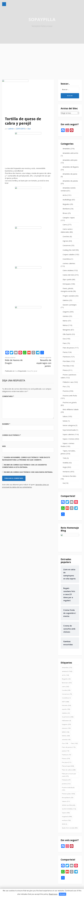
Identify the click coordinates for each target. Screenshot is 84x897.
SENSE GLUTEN (68, 805)
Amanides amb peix (70, 160)
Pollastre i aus (68, 382)
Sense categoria (69, 425)
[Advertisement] (42, 60)
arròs (65, 675)
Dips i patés (67, 279)
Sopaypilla (42, 19)
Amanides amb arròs (70, 153)
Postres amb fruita (70, 395)
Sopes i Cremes (68, 439)
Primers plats (68, 794)
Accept (62, 894)
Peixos (65, 370)
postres (66, 784)
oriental (66, 740)
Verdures (66, 471)
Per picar (34, 371)
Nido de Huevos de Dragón (14, 360)
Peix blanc (66, 361)
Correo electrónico (11, 435)
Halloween (66, 721)
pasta (65, 751)
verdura (66, 820)
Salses (65, 416)
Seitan (65, 421)
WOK (64, 824)
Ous (29, 128)
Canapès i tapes (69, 217)
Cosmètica (67, 259)
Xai (64, 483)
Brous (65, 213)
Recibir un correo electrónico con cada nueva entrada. (28, 472)
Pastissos (66, 357)
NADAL (66, 736)
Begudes (66, 204)
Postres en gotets (70, 402)
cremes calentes (69, 263)
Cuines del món (68, 275)
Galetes (66, 300)
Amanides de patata (70, 181)
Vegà (64, 467)
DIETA (65, 702)
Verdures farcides (69, 476)
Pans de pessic (68, 348)
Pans (64, 343)
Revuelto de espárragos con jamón (44, 362)
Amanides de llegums (71, 167)
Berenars (67, 683)
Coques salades (69, 254)
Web (4, 446)
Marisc (65, 321)
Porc (64, 386)
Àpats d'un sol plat (70, 828)
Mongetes (66, 330)
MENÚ (65, 732)
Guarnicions (67, 717)
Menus (65, 325)
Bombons (66, 209)
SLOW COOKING (69, 809)
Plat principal (68, 766)
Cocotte (66, 690)
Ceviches (66, 236)
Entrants (66, 705)
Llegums (66, 312)
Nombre (6, 424)
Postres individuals (68, 789)
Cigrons (65, 241)
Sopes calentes (68, 434)
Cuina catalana (68, 270)
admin (11, 128)
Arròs (65, 195)
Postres (66, 391)
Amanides (66, 148)
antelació (67, 671)
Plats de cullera (68, 770)
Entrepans (66, 284)
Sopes (66, 813)
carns (65, 687)
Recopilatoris (67, 798)
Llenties (66, 316)
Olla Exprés (67, 334)
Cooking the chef (69, 250)
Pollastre (66, 780)
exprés (66, 709)
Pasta (65, 352)
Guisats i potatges (70, 305)
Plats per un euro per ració (69, 775)
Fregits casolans (69, 296)
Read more (53, 894)
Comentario (8, 396)
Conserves (67, 245)
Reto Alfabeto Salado (71, 409)
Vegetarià (67, 816)
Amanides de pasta (70, 174)
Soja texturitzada (69, 430)
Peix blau (66, 366)
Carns (65, 224)
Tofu (64, 458)
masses (66, 728)
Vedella (65, 463)
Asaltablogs (67, 199)
